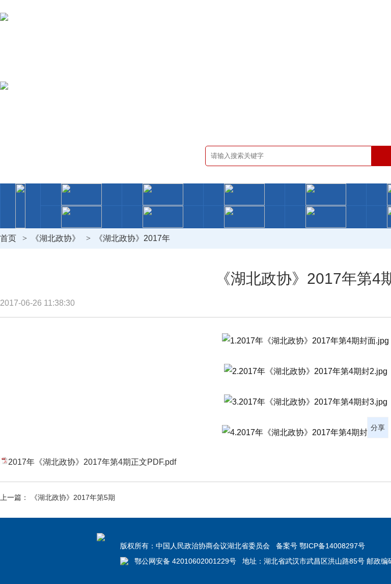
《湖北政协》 (55, 238)
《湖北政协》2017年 (132, 238)
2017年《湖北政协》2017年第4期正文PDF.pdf (92, 462)
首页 (8, 238)
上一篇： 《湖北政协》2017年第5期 (57, 497)
